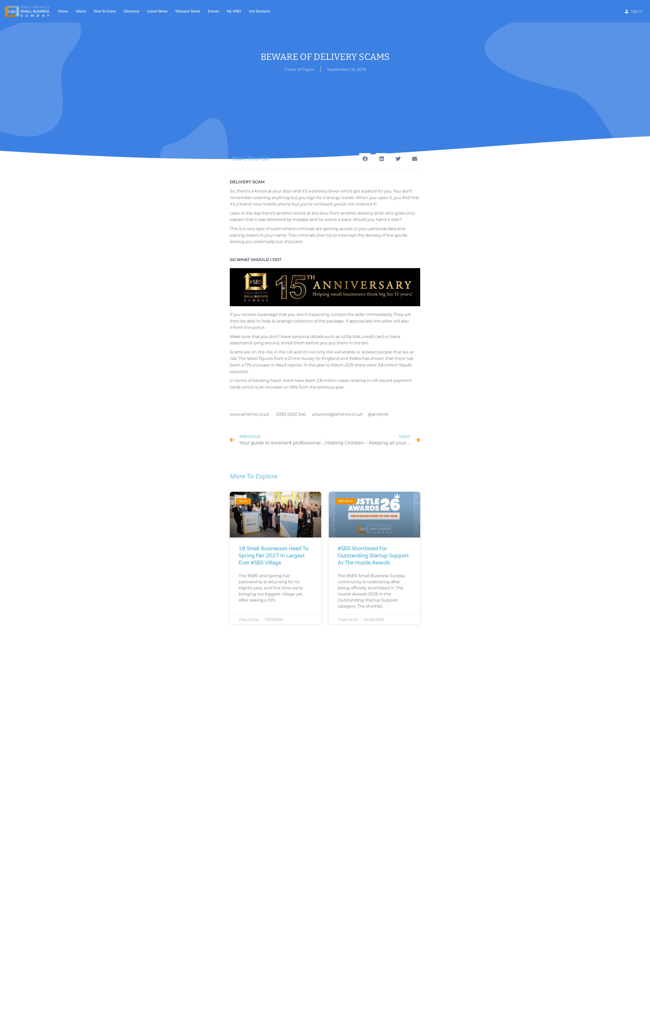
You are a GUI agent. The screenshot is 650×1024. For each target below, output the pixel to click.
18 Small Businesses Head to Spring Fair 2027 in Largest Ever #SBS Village (273, 556)
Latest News (157, 11)
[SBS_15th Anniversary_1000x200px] (325, 286)
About (81, 11)
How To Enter (105, 11)
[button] (365, 159)
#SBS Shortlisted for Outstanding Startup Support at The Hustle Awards (373, 556)
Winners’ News (187, 11)
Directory (131, 11)
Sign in (636, 11)
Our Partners (259, 11)
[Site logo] (27, 11)
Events (213, 11)
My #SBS (234, 11)
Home (63, 11)
